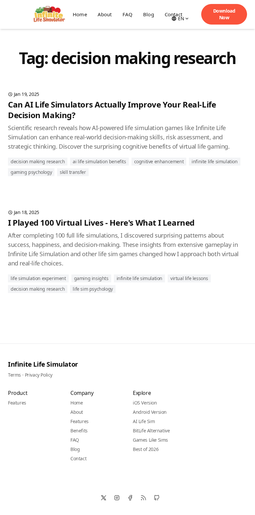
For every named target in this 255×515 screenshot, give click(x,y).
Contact (78, 458)
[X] (103, 497)
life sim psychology (93, 289)
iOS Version (145, 403)
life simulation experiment (38, 278)
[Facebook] (130, 497)
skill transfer (73, 172)
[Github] (156, 497)
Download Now (224, 14)
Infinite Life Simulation (214, 161)
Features (17, 403)
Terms (14, 375)
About (105, 14)
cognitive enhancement (159, 161)
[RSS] (143, 497)
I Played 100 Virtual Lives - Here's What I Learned (101, 222)
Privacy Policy (38, 375)
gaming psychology (31, 172)
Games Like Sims (150, 440)
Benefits (79, 430)
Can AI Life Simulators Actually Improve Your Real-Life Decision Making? (112, 109)
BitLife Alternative (151, 430)
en (181, 18)
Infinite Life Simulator (43, 364)
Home (76, 403)
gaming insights (91, 278)
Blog (148, 14)
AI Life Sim (144, 421)
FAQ (127, 14)
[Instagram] (117, 497)
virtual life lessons (189, 278)
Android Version (150, 412)
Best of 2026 (145, 449)
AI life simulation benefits (99, 161)
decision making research (38, 161)
